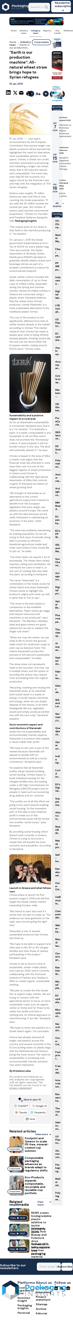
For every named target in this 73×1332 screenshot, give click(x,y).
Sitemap (41, 1304)
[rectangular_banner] (57, 101)
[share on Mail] (21, 93)
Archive (41, 1309)
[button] (21, 1106)
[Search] (46, 7)
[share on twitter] (15, 93)
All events (57, 205)
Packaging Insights (25, 1307)
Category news (35, 31)
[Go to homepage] (34, 1299)
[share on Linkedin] (8, 93)
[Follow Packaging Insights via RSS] (62, 1289)
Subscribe (66, 1266)
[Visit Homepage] (15, 13)
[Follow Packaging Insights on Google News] (68, 1289)
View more (41, 1134)
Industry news (23, 31)
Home (14, 30)
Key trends (57, 31)
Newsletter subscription (63, 4)
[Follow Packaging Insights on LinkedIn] (56, 1289)
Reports (47, 30)
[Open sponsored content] (36, 24)
